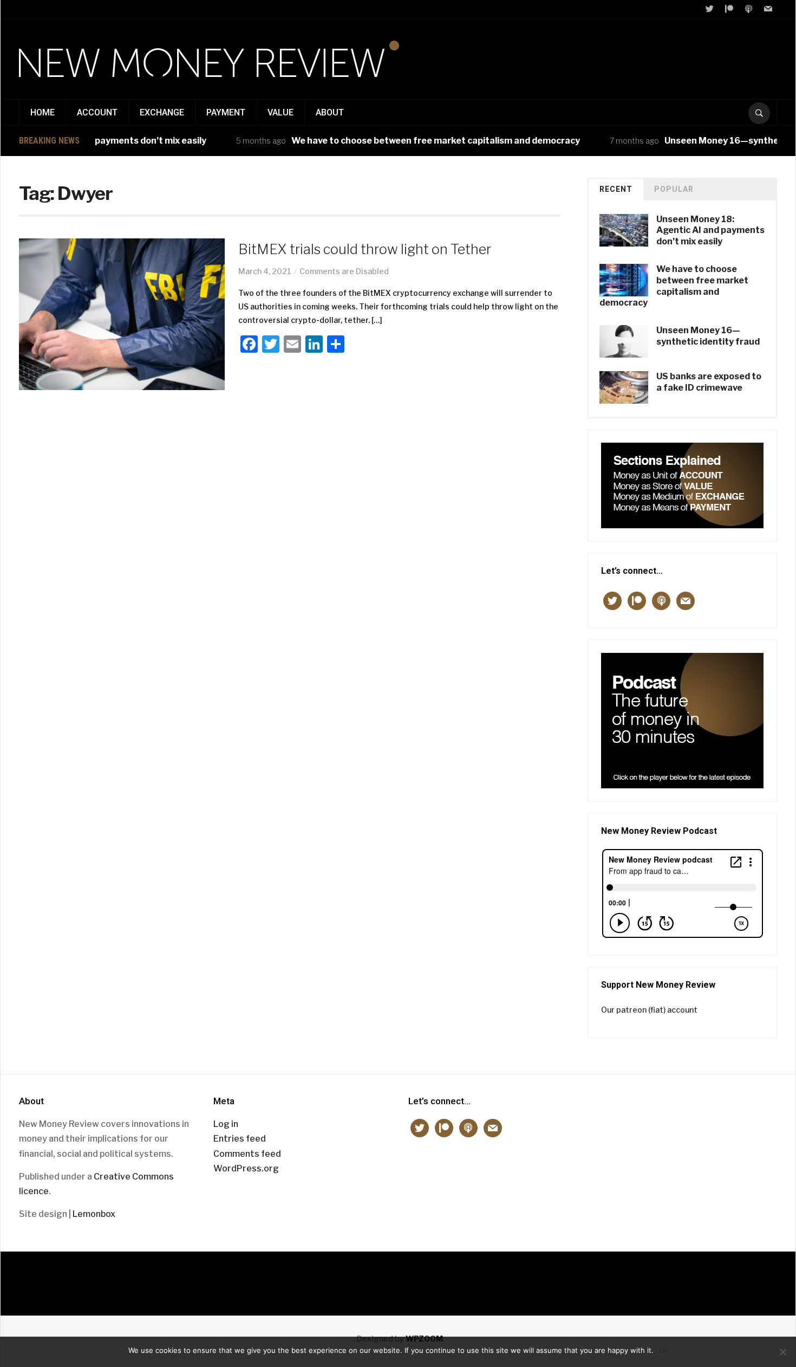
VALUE (280, 112)
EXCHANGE (162, 112)
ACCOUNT (97, 112)
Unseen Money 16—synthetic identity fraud (708, 336)
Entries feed (239, 1138)
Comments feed (247, 1154)
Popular (674, 189)
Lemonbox (94, 1214)
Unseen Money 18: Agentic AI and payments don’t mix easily (710, 230)
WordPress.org (246, 1168)
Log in (225, 1124)
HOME (42, 112)
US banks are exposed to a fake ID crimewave (708, 382)
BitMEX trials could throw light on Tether (364, 249)
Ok (663, 1350)
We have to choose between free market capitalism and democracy (416, 140)
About (330, 112)
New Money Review (398, 1278)
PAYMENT (225, 112)
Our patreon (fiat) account (649, 1009)
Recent (615, 189)
